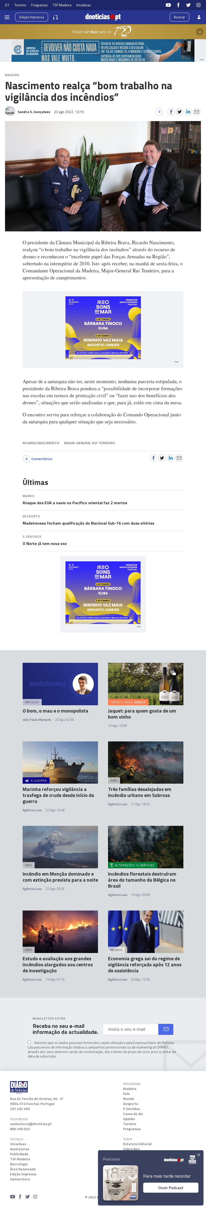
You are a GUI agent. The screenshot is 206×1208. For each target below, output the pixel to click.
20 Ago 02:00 (64, 719)
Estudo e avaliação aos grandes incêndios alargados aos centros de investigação (58, 964)
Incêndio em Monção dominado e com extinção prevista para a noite (60, 877)
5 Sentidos (131, 1108)
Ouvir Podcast (170, 1188)
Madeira (129, 1088)
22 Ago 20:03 (54, 888)
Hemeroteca (20, 1179)
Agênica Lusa (117, 979)
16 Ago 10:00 (117, 725)
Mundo (128, 1098)
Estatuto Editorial (137, 1143)
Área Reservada (23, 1169)
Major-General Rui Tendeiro (89, 442)
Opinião (129, 1118)
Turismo (20, 5)
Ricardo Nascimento (41, 442)
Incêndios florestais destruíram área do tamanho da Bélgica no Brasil (142, 880)
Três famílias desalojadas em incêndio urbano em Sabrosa (139, 792)
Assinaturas (19, 1148)
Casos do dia (133, 1113)
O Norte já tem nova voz (45, 543)
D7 (7, 5)
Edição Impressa (23, 1174)
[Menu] (7, 17)
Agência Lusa (32, 810)
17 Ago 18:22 (140, 804)
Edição (31, 17)
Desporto (130, 1103)
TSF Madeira (62, 5)
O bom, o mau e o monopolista (55, 711)
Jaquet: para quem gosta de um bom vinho (142, 714)
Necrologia (19, 1164)
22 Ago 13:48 (54, 810)
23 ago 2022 (69, 111)
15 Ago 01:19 (54, 979)
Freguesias (39, 5)
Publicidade (19, 1153)
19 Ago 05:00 (140, 894)
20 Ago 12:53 (140, 979)
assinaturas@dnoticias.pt (31, 1123)
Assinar (179, 17)
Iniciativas (83, 5)
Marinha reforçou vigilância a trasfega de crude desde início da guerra (58, 795)
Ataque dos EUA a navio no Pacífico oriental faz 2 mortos (75, 503)
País (126, 1093)
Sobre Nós (131, 1148)
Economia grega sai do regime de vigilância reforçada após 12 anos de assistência (144, 964)
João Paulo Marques (37, 719)
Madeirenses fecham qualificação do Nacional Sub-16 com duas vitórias (88, 523)
